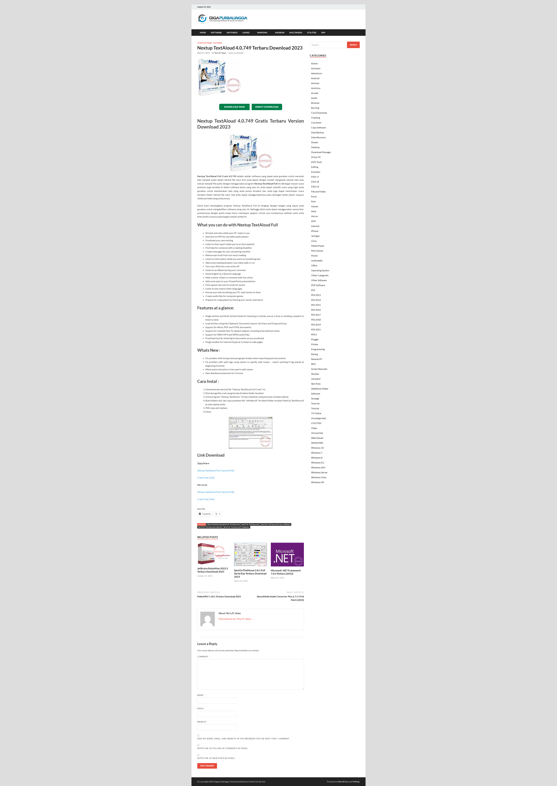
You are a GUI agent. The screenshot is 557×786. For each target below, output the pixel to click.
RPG (313, 364)
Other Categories (320, 275)
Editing (314, 166)
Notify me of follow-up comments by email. (222, 748)
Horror (314, 216)
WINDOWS (262, 32)
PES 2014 (316, 300)
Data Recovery (318, 137)
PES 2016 (316, 309)
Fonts (314, 196)
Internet (315, 226)
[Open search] (358, 32)
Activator (316, 68)
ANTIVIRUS (232, 32)
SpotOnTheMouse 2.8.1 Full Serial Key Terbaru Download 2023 (250, 573)
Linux (314, 240)
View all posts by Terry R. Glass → (236, 619)
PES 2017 (316, 314)
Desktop (315, 147)
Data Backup (317, 132)
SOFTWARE (216, 32)
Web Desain (317, 437)
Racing (314, 354)
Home (203, 32)
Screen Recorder (319, 368)
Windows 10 (317, 447)
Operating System (320, 270)
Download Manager (321, 152)
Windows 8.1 (317, 462)
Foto (313, 201)
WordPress (343, 781)
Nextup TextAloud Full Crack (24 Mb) (215, 470)
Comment (203, 656)
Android (315, 78)
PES (313, 290)
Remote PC (316, 359)
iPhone (314, 231)
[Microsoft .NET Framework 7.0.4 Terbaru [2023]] (287, 555)
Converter (316, 122)
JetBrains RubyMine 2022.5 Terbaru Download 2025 (212, 570)
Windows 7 (316, 452)
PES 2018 (316, 319)
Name (201, 695)
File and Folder (318, 191)
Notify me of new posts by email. (216, 758)
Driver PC (316, 157)
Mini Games (317, 250)
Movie (314, 255)
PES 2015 (316, 304)
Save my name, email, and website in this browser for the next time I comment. (243, 738)
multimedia (316, 260)
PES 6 (314, 334)
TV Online (316, 413)
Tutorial (315, 408)
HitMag (355, 781)
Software (217, 43)
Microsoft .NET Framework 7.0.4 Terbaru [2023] (286, 572)
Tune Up (315, 403)
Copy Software (318, 127)
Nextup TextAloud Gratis (210, 527)
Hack (313, 211)
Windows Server (319, 472)
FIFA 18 (315, 181)
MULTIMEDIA (295, 32)
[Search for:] (335, 45)
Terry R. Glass (220, 53)
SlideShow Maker (319, 388)
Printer (314, 344)
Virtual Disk (317, 433)
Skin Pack (316, 383)
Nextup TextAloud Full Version (276, 524)
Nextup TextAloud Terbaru (236, 527)
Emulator (315, 171)
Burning (315, 107)
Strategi (315, 398)
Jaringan (315, 235)
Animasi (315, 83)
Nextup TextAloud (250, 524)
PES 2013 (316, 295)
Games (314, 206)
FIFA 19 (315, 186)
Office (314, 265)
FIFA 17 (315, 176)
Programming (318, 349)
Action (314, 63)
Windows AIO (318, 467)
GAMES (245, 32)
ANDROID (279, 32)
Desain (314, 142)
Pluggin (315, 339)
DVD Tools (316, 162)
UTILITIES (311, 32)
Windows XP (317, 482)
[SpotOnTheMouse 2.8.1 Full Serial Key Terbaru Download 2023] (250, 555)
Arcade (314, 93)
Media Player (317, 245)
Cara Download (319, 112)
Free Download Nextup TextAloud (223, 524)
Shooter (315, 373)
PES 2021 (316, 329)
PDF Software (318, 285)
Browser (315, 102)
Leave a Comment (236, 53)
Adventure (316, 73)
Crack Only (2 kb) (206, 477)
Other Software (204, 43)
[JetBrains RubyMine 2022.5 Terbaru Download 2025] (213, 554)
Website (201, 722)
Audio (314, 98)
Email (201, 708)
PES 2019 (316, 324)
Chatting (315, 117)
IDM (323, 32)
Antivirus (315, 88)
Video (314, 428)
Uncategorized (318, 418)
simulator (316, 378)
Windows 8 (316, 457)
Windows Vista (318, 477)
